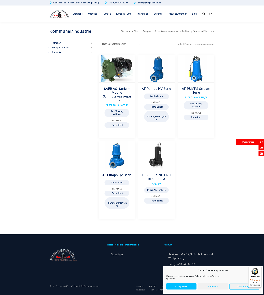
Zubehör (57, 52)
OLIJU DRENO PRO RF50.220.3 (156, 177)
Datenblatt (117, 125)
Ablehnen (213, 286)
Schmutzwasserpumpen (166, 31)
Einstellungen (244, 286)
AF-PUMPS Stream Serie (196, 90)
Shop (136, 31)
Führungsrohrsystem (156, 118)
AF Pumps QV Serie (116, 175)
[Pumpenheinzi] (60, 14)
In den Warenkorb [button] (156, 190)
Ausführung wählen (117, 113)
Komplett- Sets (60, 48)
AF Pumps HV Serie (156, 88)
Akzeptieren (181, 286)
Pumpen (147, 31)
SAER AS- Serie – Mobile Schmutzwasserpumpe (117, 94)
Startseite (126, 31)
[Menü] (259, 268)
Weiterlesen (156, 96)
